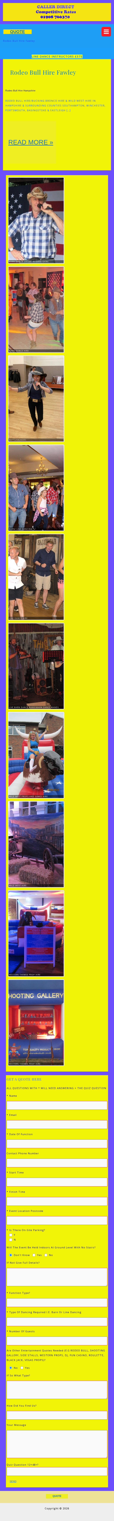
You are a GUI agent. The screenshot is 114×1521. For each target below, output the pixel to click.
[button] (17, 31)
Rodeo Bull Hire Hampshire (20, 90)
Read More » (30, 150)
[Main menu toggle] (106, 31)
